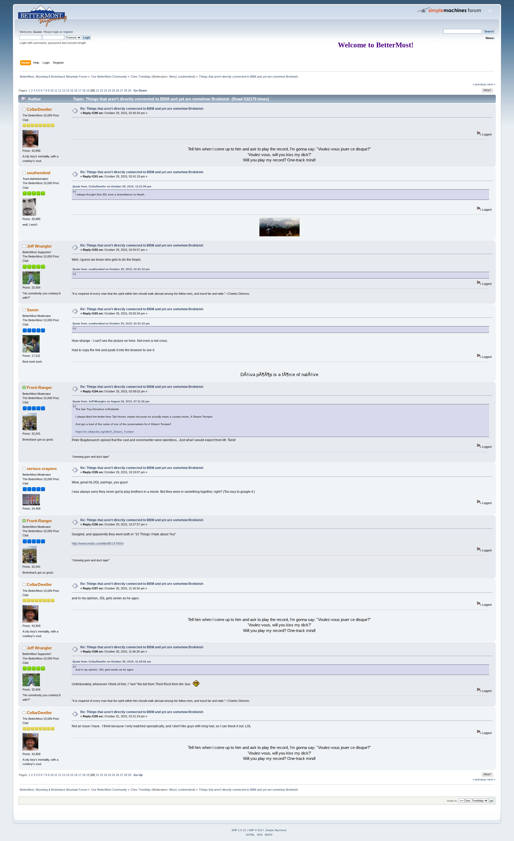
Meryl (172, 76)
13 (63, 90)
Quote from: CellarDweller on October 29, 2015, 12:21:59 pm (112, 186)
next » (491, 84)
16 (75, 90)
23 (105, 90)
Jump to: (452, 800)
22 (101, 90)
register (68, 31)
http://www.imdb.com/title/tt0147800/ (98, 543)
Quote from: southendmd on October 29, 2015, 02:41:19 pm (111, 269)
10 (52, 90)
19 (87, 90)
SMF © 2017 (256, 830)
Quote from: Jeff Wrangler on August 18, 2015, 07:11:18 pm (111, 401)
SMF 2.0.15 (239, 830)
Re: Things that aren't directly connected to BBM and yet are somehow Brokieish (141, 109)
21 (97, 90)
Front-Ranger (39, 387)
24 (109, 90)
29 (129, 90)
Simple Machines (276, 830)
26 (117, 90)
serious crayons (42, 468)
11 (55, 90)
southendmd (186, 76)
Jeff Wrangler (39, 246)
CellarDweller (39, 109)
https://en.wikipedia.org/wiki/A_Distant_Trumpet (104, 431)
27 (121, 90)
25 (113, 90)
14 (67, 90)
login (56, 31)
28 (125, 90)
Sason (33, 310)
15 (71, 90)
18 (83, 90)
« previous (479, 84)
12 (59, 90)
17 (79, 90)
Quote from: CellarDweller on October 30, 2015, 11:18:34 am (112, 661)
